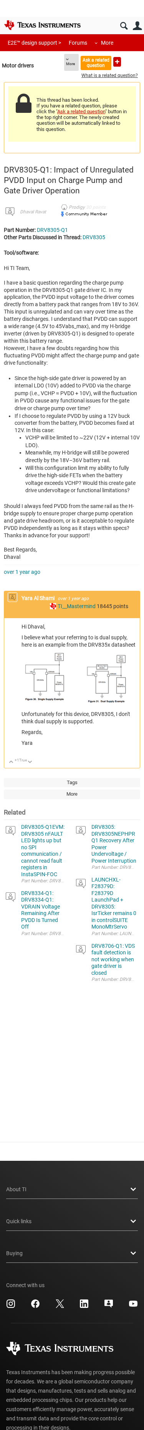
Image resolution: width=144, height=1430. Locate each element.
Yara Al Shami (39, 598)
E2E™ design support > (34, 43)
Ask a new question (117, 62)
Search (124, 26)
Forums (78, 43)
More (107, 43)
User (137, 26)
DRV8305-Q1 (52, 230)
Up (11, 762)
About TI (16, 1189)
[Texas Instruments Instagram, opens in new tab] (10, 1306)
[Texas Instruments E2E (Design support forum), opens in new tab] (108, 1306)
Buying (14, 1253)
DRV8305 (94, 237)
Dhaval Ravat (33, 212)
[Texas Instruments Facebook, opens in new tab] (35, 1306)
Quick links (18, 1221)
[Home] (42, 25)
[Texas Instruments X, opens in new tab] (60, 1306)
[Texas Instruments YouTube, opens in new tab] (133, 1306)
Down (30, 762)
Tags (72, 782)
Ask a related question (96, 62)
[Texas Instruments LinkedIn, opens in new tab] (84, 1306)
